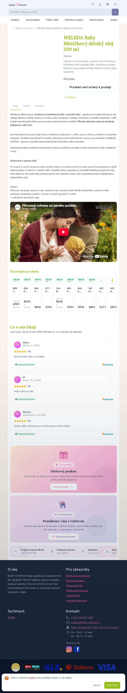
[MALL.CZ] (32, 667)
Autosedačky (33, 20)
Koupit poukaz (61, 486)
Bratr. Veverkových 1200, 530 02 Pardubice (95, 627)
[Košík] (107, 4)
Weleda (67, 56)
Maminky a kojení (74, 20)
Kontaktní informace (76, 600)
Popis (15, 106)
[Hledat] (115, 12)
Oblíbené (71, 97)
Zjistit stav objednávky (78, 575)
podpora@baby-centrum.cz (85, 622)
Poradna (39, 106)
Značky (11, 617)
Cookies (32, 677)
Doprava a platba (75, 580)
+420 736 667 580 (82, 617)
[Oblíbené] (93, 4)
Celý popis (69, 78)
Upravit (96, 685)
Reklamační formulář (77, 590)
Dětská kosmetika (24, 28)
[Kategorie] (115, 4)
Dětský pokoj (96, 20)
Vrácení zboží (73, 595)
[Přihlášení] (100, 4)
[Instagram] (69, 649)
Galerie (26, 106)
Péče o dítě (52, 20)
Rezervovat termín (65, 536)
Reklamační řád (74, 585)
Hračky (113, 20)
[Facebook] (77, 649)
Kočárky (15, 20)
